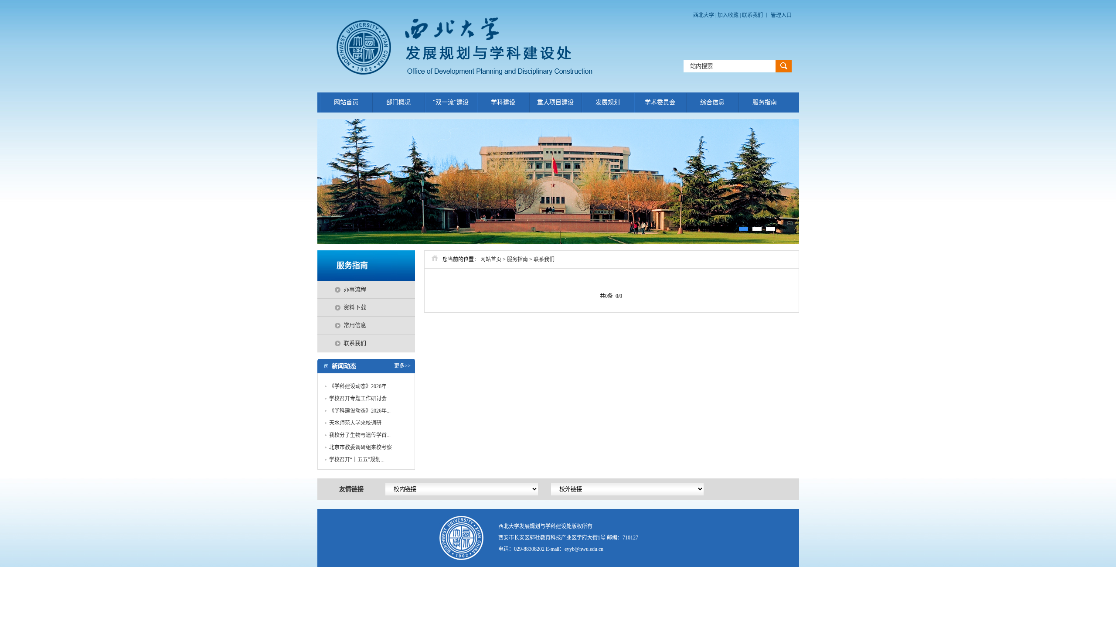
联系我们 (752, 15)
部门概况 (398, 102)
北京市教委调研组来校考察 (360, 447)
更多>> (402, 366)
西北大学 (703, 15)
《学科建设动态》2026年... (360, 386)
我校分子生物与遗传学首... (360, 435)
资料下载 (355, 307)
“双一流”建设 (451, 102)
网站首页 (346, 102)
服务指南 (764, 102)
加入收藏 (729, 15)
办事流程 (355, 289)
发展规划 (607, 102)
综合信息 (712, 102)
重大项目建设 (555, 102)
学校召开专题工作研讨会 (358, 399)
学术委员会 (660, 102)
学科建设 (503, 102)
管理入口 (781, 15)
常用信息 (355, 325)
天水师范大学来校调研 (355, 423)
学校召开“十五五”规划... (356, 460)
